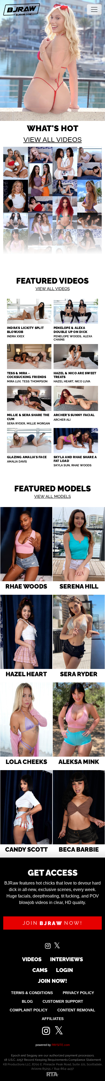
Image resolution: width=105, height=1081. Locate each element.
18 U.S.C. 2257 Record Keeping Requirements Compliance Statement (52, 1060)
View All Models (52, 496)
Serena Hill (79, 586)
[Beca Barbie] (78, 807)
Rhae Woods (26, 586)
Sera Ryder (78, 674)
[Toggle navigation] (94, 9)
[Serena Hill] (78, 544)
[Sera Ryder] (78, 631)
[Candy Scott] (26, 807)
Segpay (32, 1055)
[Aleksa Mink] (78, 719)
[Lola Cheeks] (26, 719)
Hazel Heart (26, 674)
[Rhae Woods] (26, 544)
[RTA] (52, 1074)
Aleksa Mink (78, 761)
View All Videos (52, 139)
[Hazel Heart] (26, 631)
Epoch (16, 1055)
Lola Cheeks (26, 761)
